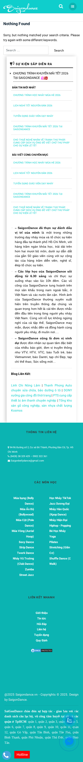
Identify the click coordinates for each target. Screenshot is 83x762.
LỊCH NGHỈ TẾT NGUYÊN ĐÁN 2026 (32, 105)
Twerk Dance (25, 553)
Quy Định (41, 640)
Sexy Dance (26, 542)
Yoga (52, 536)
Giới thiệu (42, 613)
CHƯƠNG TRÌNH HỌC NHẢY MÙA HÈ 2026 (36, 95)
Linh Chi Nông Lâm (25, 385)
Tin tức (41, 618)
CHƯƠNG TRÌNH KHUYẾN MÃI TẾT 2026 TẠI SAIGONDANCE (40, 76)
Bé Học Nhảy (57, 531)
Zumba (29, 569)
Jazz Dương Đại (59, 503)
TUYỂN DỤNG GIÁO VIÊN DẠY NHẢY (33, 116)
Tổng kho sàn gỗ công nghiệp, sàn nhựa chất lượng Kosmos (41, 405)
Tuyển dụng (41, 635)
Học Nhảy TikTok (60, 498)
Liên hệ (41, 629)
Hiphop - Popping (60, 525)
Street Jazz (26, 575)
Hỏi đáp (41, 624)
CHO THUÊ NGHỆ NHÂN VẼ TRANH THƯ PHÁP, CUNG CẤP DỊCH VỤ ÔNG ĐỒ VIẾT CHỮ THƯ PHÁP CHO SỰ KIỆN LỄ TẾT (41, 142)
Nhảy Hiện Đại (58, 520)
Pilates (53, 542)
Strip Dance (26, 547)
